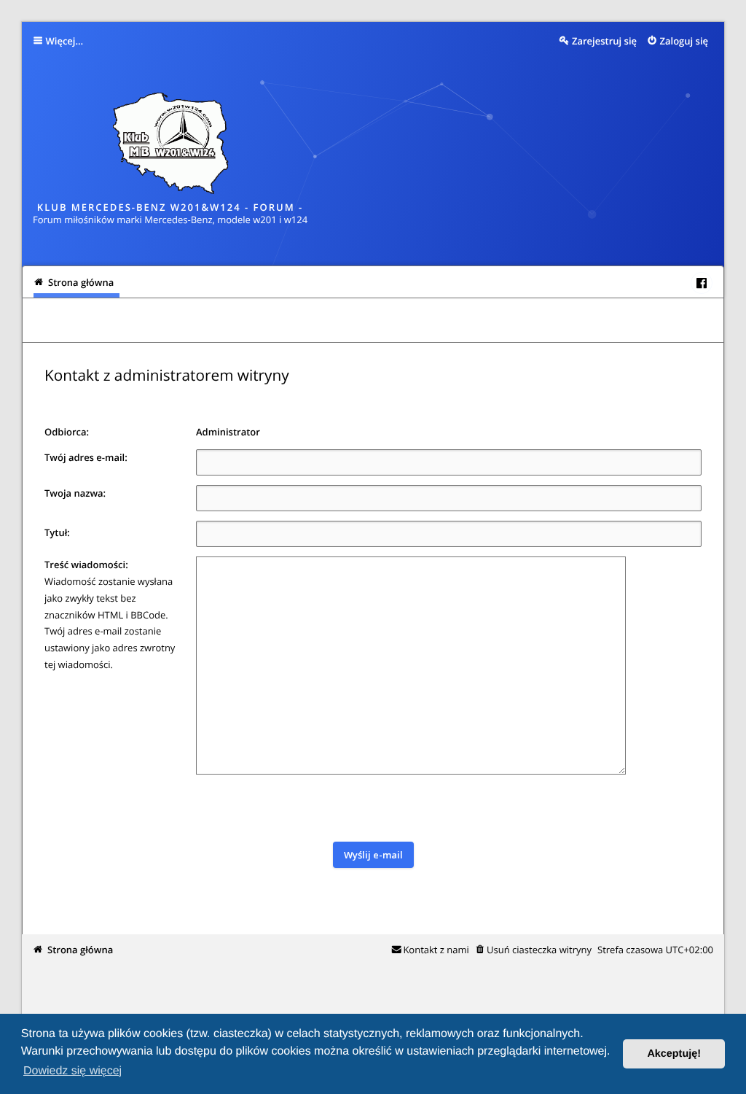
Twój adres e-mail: (85, 457)
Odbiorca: (66, 431)
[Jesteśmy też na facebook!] (701, 283)
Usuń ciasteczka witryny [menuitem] (539, 949)
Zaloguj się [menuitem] (684, 40)
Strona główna (80, 949)
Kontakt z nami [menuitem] (435, 949)
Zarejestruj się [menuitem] (604, 40)
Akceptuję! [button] (674, 1054)
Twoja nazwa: (75, 493)
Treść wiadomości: (86, 564)
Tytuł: (57, 532)
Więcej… (65, 40)
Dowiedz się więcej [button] (72, 1071)
